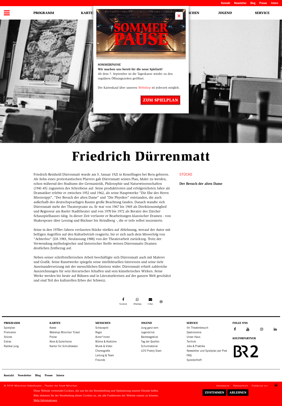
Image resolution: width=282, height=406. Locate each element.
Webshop (144, 87)
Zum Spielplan (160, 100)
